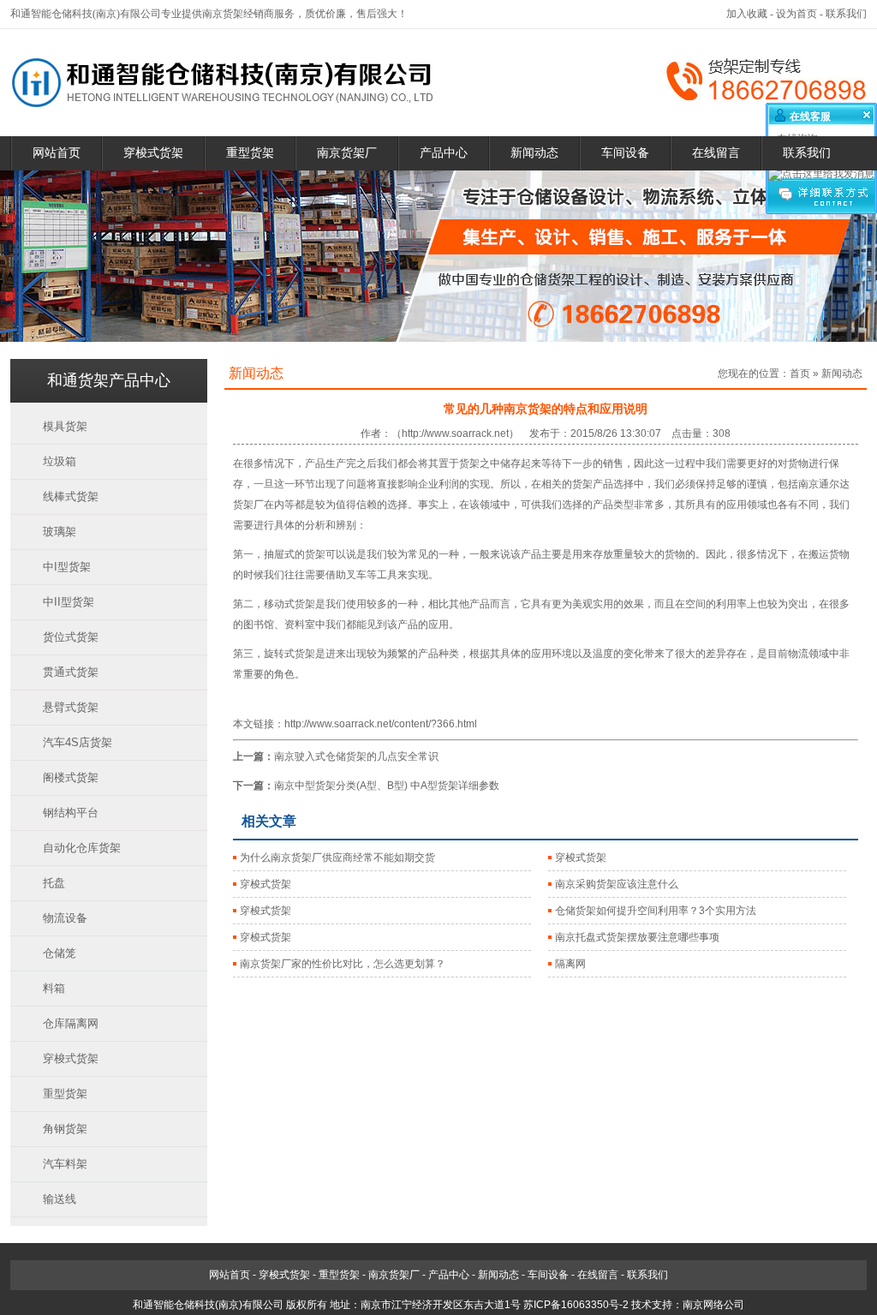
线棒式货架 (70, 496)
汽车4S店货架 (77, 742)
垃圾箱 (59, 461)
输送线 (59, 1198)
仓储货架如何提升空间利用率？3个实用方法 (655, 911)
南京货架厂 (347, 152)
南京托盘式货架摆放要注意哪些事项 (637, 937)
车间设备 (625, 152)
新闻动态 (534, 152)
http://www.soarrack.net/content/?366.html (380, 724)
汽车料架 (65, 1163)
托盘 (54, 882)
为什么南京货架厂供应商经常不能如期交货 (337, 858)
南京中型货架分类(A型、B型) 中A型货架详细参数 (386, 786)
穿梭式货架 (153, 152)
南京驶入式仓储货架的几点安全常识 (356, 756)
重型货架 (250, 152)
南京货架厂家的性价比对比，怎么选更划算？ (342, 964)
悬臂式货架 (70, 707)
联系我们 (846, 14)
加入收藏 (746, 14)
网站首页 (57, 152)
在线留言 (716, 152)
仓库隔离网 (70, 1023)
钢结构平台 (70, 812)
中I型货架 (67, 566)
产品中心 (444, 152)
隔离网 (570, 964)
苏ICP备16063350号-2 (576, 1305)
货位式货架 (70, 637)
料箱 (54, 988)
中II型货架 (68, 601)
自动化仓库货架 (82, 847)
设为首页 (796, 14)
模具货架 (65, 426)
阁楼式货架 (70, 777)
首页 (800, 374)
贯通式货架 (70, 672)
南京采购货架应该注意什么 (616, 884)
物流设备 (65, 918)
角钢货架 (65, 1128)
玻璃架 (59, 531)
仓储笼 (59, 953)
